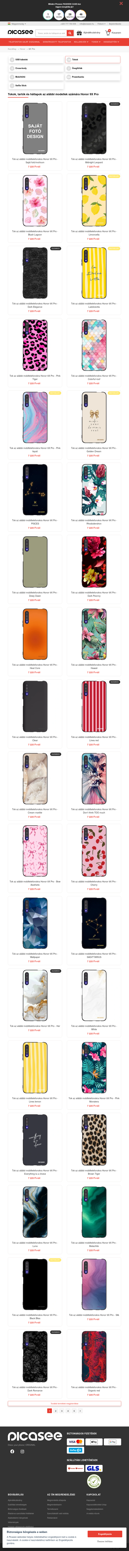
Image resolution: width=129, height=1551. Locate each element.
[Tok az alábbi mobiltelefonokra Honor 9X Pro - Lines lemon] (35, 1068)
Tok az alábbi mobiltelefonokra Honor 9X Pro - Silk (94, 1314)
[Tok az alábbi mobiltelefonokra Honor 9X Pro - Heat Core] (35, 634)
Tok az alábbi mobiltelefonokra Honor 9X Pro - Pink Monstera (94, 1100)
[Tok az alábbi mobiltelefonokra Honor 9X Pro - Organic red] (94, 1357)
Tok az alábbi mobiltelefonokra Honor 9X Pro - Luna (35, 1244)
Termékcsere (52, 1509)
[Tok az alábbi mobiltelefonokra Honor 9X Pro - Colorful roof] (94, 345)
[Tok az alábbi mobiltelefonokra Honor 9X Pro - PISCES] (35, 490)
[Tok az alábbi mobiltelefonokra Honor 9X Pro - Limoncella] (94, 201)
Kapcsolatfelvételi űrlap (97, 1504)
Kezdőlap (12, 48)
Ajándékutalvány (15, 1500)
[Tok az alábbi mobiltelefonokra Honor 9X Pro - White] (94, 995)
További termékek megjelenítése (64, 1403)
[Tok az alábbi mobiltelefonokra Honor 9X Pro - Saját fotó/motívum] (35, 129)
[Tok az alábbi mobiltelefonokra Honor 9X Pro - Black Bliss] (35, 1284)
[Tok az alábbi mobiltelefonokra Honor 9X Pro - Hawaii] (94, 634)
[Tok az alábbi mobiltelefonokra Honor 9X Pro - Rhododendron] (94, 490)
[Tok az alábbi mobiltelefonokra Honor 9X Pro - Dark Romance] (35, 1357)
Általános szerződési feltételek (21, 1513)
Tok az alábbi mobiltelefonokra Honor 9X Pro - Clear (35, 738)
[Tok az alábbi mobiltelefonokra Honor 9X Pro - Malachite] (94, 1212)
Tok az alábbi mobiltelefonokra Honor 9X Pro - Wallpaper (35, 955)
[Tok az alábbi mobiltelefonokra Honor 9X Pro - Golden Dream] (94, 417)
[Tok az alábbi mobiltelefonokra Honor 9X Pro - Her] (35, 995)
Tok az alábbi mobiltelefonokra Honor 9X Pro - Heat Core (35, 666)
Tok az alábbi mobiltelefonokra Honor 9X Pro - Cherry (94, 883)
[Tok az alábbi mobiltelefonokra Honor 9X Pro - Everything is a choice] (35, 1140)
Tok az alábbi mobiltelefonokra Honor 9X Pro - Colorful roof (94, 377)
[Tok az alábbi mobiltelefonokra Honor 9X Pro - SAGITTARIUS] (94, 923)
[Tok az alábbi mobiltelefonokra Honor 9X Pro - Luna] (35, 1212)
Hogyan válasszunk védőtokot (21, 1526)
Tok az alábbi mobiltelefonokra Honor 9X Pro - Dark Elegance (35, 305)
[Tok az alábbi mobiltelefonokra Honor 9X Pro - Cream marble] (35, 779)
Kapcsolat (91, 1500)
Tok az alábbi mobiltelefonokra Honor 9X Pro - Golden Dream (94, 449)
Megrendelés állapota (56, 1500)
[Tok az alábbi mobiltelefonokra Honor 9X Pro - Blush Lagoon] (35, 201)
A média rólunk (93, 1513)
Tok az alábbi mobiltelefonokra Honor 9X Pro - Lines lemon (35, 1100)
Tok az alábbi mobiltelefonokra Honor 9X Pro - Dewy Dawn (35, 594)
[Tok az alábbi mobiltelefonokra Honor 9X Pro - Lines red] (94, 706)
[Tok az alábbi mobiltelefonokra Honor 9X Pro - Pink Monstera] (94, 1068)
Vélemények (13, 1522)
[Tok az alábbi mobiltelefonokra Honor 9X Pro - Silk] (94, 1284)
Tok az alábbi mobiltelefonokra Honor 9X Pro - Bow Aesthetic (35, 883)
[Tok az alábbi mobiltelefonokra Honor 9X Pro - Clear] (35, 706)
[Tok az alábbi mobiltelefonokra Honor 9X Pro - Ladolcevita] (94, 273)
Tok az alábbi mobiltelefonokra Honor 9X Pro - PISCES (35, 522)
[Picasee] (20, 31)
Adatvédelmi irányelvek (18, 1517)
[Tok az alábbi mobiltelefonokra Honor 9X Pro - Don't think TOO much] (94, 779)
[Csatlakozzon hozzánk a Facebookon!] (12, 1451)
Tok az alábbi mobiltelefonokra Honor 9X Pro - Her (35, 1025)
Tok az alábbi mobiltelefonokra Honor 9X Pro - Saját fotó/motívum (35, 160)
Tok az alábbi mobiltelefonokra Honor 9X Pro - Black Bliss (35, 1316)
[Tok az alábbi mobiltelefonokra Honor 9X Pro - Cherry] (94, 851)
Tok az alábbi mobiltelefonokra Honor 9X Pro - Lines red (94, 738)
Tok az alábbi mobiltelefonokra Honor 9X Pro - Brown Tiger (94, 1172)
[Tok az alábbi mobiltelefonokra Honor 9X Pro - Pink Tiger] (35, 345)
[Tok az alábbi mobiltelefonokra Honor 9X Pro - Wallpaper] (35, 923)
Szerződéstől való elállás (58, 1513)
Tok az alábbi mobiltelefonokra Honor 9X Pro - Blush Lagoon (35, 233)
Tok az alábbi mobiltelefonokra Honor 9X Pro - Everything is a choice (35, 1172)
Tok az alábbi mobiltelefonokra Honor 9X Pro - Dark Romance (35, 1389)
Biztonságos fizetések (17, 1509)
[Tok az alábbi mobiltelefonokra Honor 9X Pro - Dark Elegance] (35, 273)
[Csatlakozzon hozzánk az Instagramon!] (22, 1451)
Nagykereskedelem (95, 1509)
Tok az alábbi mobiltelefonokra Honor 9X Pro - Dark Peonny (94, 594)
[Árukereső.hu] (94, 1481)
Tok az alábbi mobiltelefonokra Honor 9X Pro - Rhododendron (94, 522)
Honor (22, 48)
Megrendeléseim (54, 1504)
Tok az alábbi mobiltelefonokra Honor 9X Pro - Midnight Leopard (94, 160)
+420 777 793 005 (68, 23)
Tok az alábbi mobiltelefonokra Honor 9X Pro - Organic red (94, 1389)
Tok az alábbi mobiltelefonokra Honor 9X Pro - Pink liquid (35, 449)
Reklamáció (52, 1517)
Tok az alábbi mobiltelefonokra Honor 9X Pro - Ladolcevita (94, 305)
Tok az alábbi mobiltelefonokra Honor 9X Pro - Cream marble (35, 811)
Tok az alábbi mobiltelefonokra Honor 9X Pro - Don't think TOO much (94, 811)
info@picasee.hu (87, 23)
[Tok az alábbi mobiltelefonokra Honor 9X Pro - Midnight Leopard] (94, 129)
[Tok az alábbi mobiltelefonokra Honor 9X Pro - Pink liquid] (35, 417)
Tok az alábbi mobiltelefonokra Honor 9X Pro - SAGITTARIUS (94, 955)
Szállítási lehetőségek (17, 1504)
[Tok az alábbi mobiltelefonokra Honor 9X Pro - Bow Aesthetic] (35, 851)
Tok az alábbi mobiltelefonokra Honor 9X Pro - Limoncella (94, 233)
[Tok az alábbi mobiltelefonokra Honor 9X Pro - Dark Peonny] (94, 562)
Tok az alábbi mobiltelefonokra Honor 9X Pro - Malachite (94, 1244)
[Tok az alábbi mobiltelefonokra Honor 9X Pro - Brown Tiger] (94, 1140)
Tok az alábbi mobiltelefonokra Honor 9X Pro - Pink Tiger (35, 377)
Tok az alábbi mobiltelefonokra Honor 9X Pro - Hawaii (94, 666)
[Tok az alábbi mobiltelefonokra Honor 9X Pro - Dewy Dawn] (35, 562)
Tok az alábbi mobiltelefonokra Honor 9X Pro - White (94, 1027)
